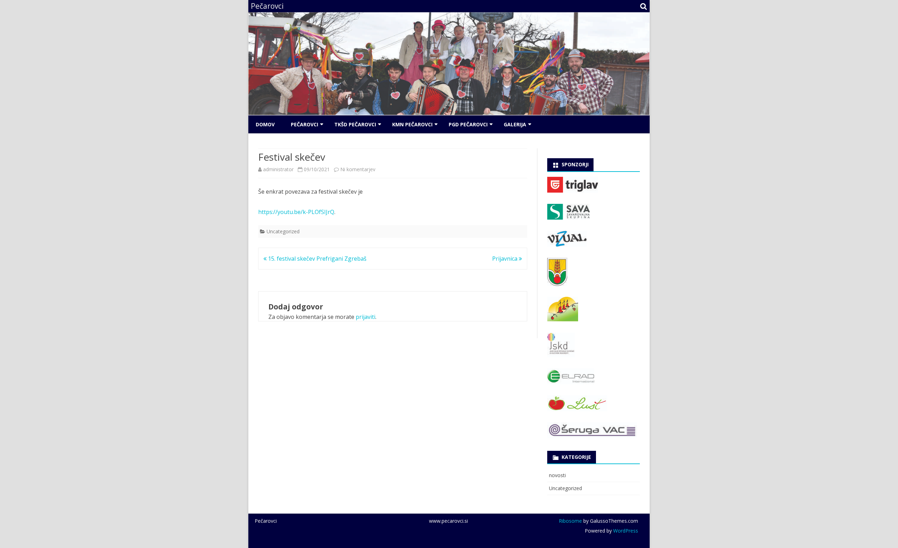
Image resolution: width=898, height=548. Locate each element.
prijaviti (365, 317)
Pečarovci (304, 124)
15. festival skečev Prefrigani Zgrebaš (317, 258)
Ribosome (570, 520)
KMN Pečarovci (412, 124)
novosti (557, 475)
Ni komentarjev (357, 169)
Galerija (515, 124)
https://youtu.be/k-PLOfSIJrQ (296, 212)
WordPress (625, 530)
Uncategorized (283, 231)
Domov (265, 124)
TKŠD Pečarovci (355, 124)
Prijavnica (505, 258)
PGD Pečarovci (468, 124)
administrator (278, 169)
